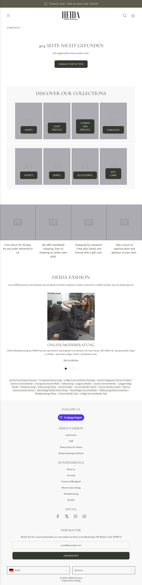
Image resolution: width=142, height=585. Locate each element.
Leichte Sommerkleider (105, 383)
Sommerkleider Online (85, 386)
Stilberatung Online (47, 386)
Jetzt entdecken (71, 360)
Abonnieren (71, 555)
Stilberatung (67, 383)
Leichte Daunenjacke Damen (23, 380)
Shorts (28, 175)
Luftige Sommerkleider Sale (93, 393)
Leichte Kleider (65, 386)
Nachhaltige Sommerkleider (83, 390)
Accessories (85, 175)
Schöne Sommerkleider (22, 383)
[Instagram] (75, 516)
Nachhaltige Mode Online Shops (52, 390)
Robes (57, 175)
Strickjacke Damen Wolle (47, 383)
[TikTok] (84, 516)
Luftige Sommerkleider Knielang (79, 380)
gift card (113, 173)
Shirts (29, 129)
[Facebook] (58, 516)
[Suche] (125, 15)
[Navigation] (8, 15)
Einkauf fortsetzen (71, 64)
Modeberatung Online (45, 393)
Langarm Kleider (83, 383)
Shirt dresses (57, 128)
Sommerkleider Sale (68, 393)
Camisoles (113, 129)
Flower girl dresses (85, 126)
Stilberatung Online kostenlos (113, 390)
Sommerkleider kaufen (110, 386)
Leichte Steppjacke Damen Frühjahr (114, 380)
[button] (66, 369)
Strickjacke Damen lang (50, 380)
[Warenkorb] (133, 15)
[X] (67, 516)
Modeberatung (28, 386)
